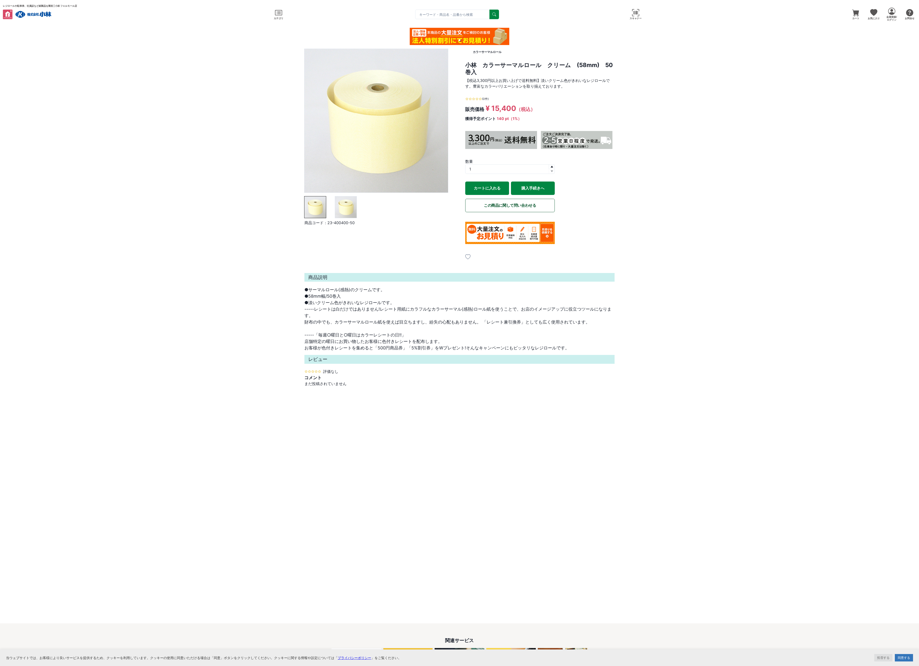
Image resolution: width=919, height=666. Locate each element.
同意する (904, 658)
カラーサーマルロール (487, 52)
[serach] (494, 14)
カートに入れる (487, 188)
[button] (459, 40)
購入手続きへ (532, 188)
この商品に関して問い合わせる (510, 205)
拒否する (883, 658)
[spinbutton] (510, 169)
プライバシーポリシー (354, 658)
